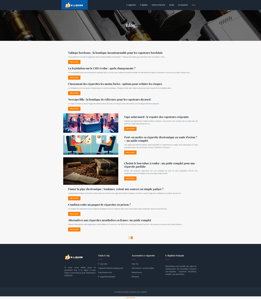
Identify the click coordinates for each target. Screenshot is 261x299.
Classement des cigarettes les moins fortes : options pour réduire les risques (115, 84)
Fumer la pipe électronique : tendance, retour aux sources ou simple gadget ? (115, 189)
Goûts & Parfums (158, 5)
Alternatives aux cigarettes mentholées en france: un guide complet (109, 220)
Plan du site (130, 297)
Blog (193, 5)
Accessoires (183, 5)
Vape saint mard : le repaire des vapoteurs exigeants (156, 117)
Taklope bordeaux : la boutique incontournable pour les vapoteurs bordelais (115, 52)
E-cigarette (131, 5)
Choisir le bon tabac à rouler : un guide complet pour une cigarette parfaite (159, 164)
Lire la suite (74, 62)
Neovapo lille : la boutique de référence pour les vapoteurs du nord (109, 99)
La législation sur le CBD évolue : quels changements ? (101, 68)
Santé (171, 5)
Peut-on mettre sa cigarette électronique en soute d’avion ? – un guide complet (160, 138)
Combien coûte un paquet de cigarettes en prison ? (99, 204)
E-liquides (144, 5)
